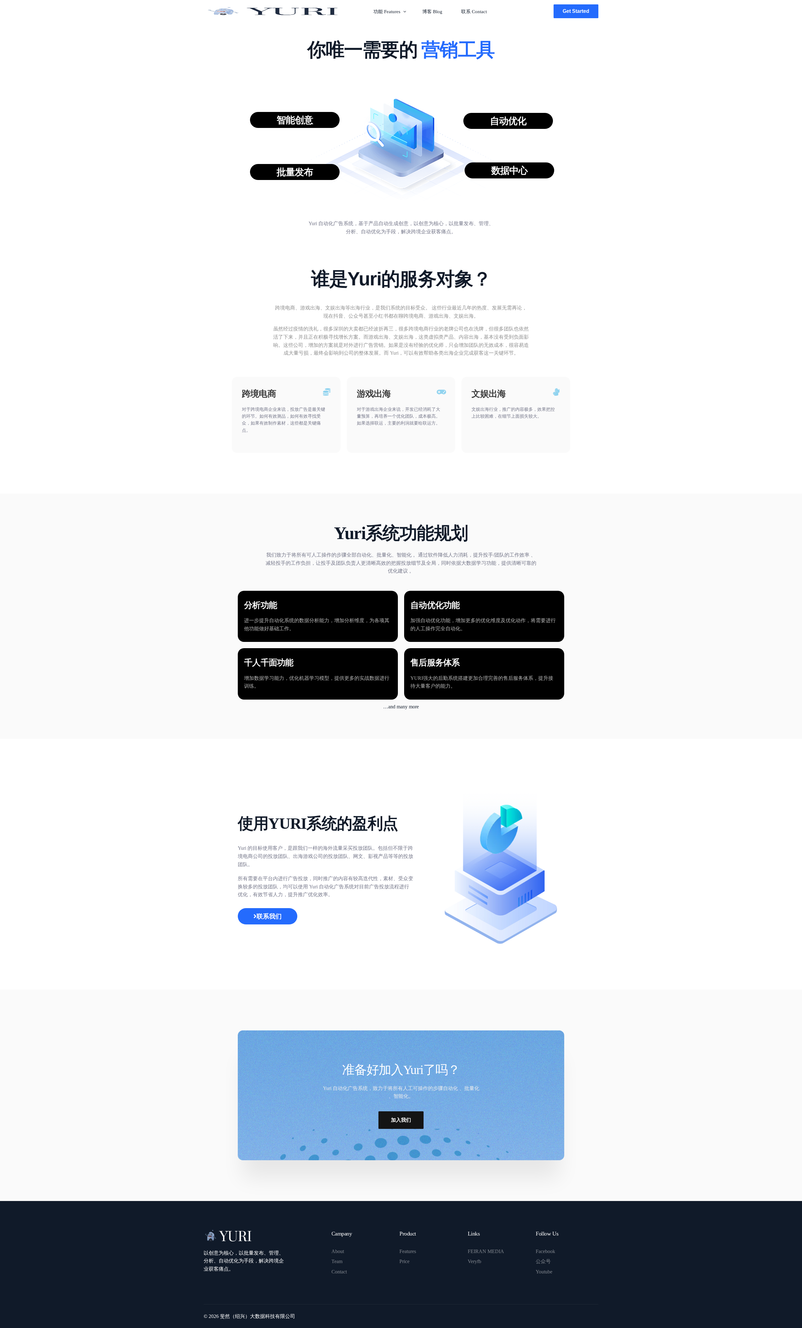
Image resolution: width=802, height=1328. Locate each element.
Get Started (576, 11)
